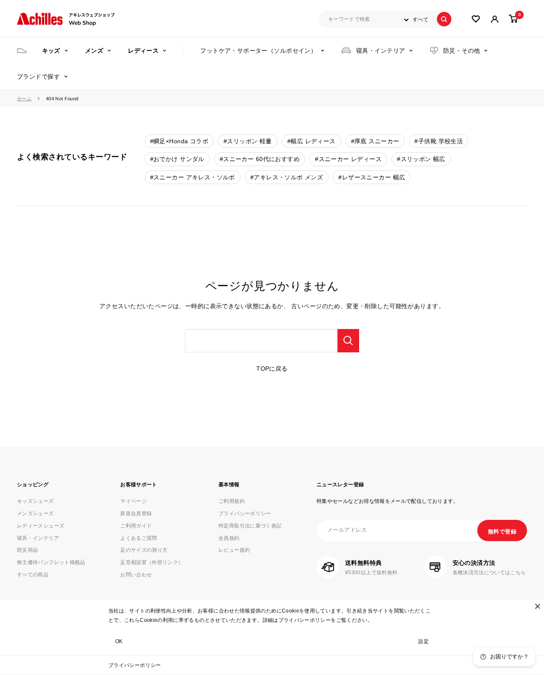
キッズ (51, 50)
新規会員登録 (136, 513)
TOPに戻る (272, 368)
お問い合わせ (136, 575)
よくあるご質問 (138, 538)
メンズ (94, 50)
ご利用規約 (231, 501)
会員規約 (228, 538)
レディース (143, 50)
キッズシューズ (35, 501)
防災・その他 (461, 50)
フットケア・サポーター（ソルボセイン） (258, 50)
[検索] (444, 19)
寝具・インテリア (380, 50)
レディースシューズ (40, 526)
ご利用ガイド (136, 526)
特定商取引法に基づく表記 (249, 526)
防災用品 (27, 550)
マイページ (133, 501)
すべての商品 (32, 575)
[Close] (537, 606)
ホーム (24, 98)
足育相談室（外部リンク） (151, 562)
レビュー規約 (234, 550)
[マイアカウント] (476, 19)
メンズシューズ (35, 513)
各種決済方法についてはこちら (489, 573)
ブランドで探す (38, 76)
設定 (423, 641)
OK (119, 641)
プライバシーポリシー (134, 665)
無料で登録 (502, 531)
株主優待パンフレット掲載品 (51, 562)
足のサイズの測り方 (143, 550)
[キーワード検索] (348, 340)
